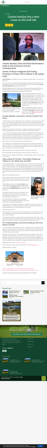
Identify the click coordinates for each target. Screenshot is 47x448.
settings (33, 446)
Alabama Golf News (21, 242)
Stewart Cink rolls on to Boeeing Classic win (14, 291)
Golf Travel (22, 11)
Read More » (11, 293)
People (26, 11)
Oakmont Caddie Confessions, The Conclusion (16, 295)
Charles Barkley (20, 272)
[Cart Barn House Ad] (15, 266)
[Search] (43, 282)
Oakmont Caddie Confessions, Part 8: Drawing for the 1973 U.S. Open (38, 361)
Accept (40, 446)
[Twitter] (5, 351)
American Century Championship (9, 272)
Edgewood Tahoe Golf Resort (30, 272)
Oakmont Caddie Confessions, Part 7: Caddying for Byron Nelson (16, 372)
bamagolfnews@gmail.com (32, 244)
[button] (6, 25)
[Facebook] (3, 351)
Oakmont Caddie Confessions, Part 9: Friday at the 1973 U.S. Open (15, 361)
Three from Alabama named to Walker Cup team (37, 291)
